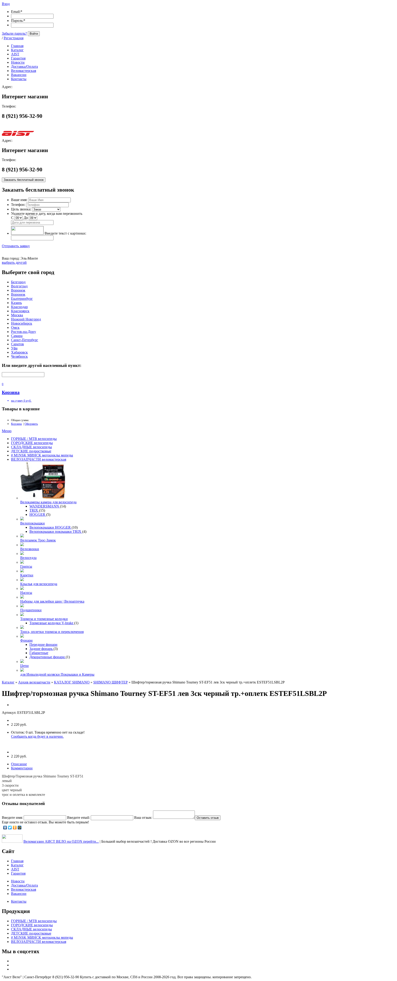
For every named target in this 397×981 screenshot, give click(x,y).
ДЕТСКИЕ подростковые (31, 451)
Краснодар (19, 307)
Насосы (26, 593)
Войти (34, 33)
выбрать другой (14, 262)
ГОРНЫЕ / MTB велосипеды (34, 439)
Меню (6, 431)
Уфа (14, 348)
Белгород (18, 282)
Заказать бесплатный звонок (24, 179)
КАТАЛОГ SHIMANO (72, 682)
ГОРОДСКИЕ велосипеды (32, 443)
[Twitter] (10, 828)
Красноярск (20, 311)
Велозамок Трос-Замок (38, 540)
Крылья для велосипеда (38, 584)
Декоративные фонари (47, 657)
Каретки (26, 575)
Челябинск (19, 356)
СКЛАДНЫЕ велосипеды (31, 447)
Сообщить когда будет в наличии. (37, 736)
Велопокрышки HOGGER (50, 527)
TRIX (34, 510)
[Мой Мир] (19, 828)
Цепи (24, 666)
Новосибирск (21, 323)
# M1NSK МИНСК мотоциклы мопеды (42, 455)
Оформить (31, 423)
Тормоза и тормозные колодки (44, 619)
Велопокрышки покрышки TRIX (55, 531)
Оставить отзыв (208, 817)
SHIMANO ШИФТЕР (110, 682)
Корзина (16, 423)
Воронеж (18, 290)
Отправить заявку (16, 246)
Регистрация (13, 38)
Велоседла (28, 558)
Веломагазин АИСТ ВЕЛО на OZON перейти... (61, 841)
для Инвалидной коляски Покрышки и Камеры (57, 674)
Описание (19, 764)
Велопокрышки (32, 523)
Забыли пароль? (14, 33)
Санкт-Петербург (24, 340)
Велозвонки (29, 549)
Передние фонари (43, 644)
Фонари (26, 640)
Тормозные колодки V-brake (51, 623)
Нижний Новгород (26, 319)
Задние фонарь (41, 649)
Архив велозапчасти (34, 682)
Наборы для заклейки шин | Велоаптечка (52, 601)
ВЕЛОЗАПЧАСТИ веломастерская (38, 459)
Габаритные (38, 653)
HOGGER (37, 514)
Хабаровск (19, 352)
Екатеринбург (22, 299)
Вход (6, 4)
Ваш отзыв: (143, 817)
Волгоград (19, 286)
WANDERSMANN (44, 506)
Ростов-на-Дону (23, 332)
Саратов (17, 344)
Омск (15, 327)
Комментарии (22, 768)
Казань (16, 303)
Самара (17, 336)
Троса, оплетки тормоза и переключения (52, 632)
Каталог (8, 682)
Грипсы (26, 566)
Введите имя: (12, 817)
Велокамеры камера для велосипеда (48, 502)
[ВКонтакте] (5, 828)
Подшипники (31, 610)
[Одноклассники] (14, 828)
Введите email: (78, 817)
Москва (17, 315)
